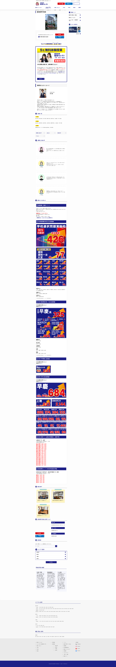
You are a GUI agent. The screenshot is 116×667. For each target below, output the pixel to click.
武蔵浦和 (63, 636)
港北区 (53, 608)
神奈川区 (60, 608)
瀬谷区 (58, 608)
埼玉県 (56, 650)
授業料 (79, 7)
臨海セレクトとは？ (38, 7)
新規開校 (65, 645)
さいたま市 (37, 625)
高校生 (74, 7)
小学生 (64, 7)
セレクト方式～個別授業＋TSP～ (48, 7)
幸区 (48, 607)
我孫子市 (47, 621)
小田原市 (47, 611)
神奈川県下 (37, 611)
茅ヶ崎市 (62, 611)
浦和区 (42, 625)
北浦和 (44, 636)
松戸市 (50, 621)
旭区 (48, 608)
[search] (73, 3)
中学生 (69, 7)
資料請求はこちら (60, 37)
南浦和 (60, 636)
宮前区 (44, 607)
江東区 (50, 615)
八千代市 (40, 621)
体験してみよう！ (39, 645)
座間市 (52, 611)
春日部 (40, 636)
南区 (44, 608)
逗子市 (67, 611)
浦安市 (56, 621)
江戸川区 (47, 615)
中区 (39, 608)
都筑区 (66, 608)
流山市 (53, 621)
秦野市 (59, 611)
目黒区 (52, 615)
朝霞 (35, 636)
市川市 (45, 621)
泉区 (51, 608)
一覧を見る (77, 33)
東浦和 (56, 636)
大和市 (45, 611)
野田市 (63, 621)
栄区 (50, 608)
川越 (42, 636)
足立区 (56, 615)
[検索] (56, 546)
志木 (46, 636)
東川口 (58, 636)
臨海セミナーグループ (67, 649)
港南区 (56, 608)
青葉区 (70, 608)
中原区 (40, 607)
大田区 (43, 615)
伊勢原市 (40, 611)
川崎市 (37, 607)
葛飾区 (54, 615)
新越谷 (48, 636)
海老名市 (57, 611)
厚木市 (43, 611)
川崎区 (46, 607)
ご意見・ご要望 (66, 654)
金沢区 (68, 608)
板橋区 (45, 615)
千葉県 (36, 619)
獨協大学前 (53, 636)
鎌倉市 (69, 611)
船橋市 (61, 621)
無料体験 (59, 34)
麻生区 (52, 607)
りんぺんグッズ (66, 652)
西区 (64, 608)
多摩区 (42, 607)
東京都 (36, 614)
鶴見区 (72, 608)
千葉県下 (37, 621)
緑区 (62, 608)
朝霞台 (38, 636)
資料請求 (68, 3)
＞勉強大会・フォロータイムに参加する (44, 217)
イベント (65, 642)
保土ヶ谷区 (42, 608)
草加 (50, 636)
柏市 (51, 621)
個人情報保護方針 (66, 647)
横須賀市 (54, 611)
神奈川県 (36, 605)
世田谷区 (40, 615)
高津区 (50, 607)
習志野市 (58, 621)
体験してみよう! (57, 7)
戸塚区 (46, 608)
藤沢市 (64, 611)
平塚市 (50, 611)
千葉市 (43, 621)
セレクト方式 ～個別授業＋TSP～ (73, 20)
